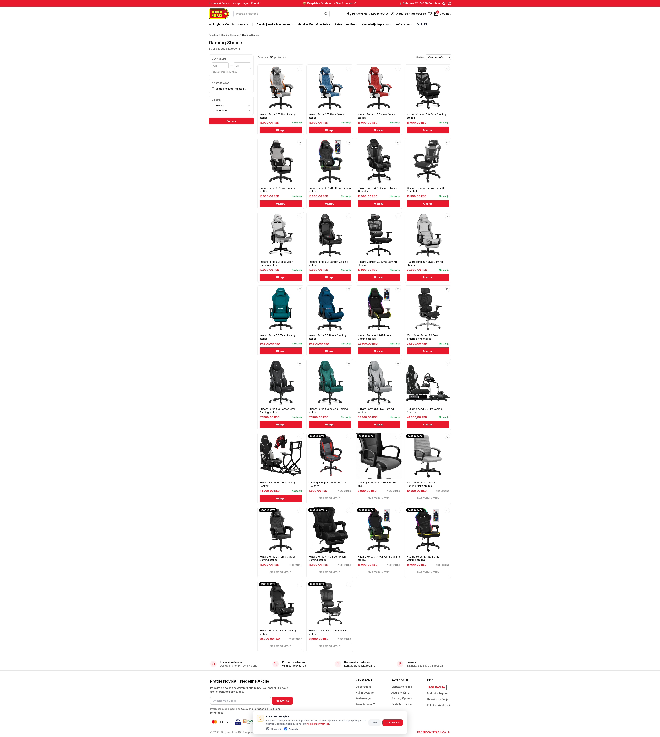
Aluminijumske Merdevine (273, 24)
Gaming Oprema (230, 35)
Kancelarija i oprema (375, 24)
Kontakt (255, 3)
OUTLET (422, 24)
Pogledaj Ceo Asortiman (229, 24)
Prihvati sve (393, 722)
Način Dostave (365, 692)
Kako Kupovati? (365, 704)
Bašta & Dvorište (401, 704)
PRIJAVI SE (282, 700)
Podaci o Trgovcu (438, 693)
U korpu (280, 130)
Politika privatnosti (438, 705)
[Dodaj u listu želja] (299, 68)
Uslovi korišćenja (437, 699)
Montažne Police (401, 686)
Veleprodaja (240, 3)
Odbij (375, 722)
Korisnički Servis (219, 3)
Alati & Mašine (400, 692)
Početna (213, 35)
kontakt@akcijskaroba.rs (359, 665)
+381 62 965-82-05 (294, 665)
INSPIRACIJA (436, 687)
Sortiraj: (420, 57)
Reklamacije (363, 698)
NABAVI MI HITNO (329, 498)
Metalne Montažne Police (314, 24)
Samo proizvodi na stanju (231, 88)
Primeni (231, 120)
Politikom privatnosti (317, 723)
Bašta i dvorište (344, 24)
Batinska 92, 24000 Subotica (424, 665)
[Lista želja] (430, 14)
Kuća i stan (402, 24)
